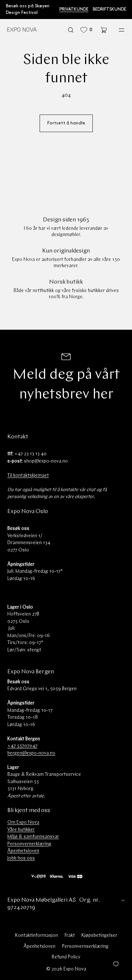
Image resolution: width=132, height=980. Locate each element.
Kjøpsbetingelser (99, 935)
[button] (70, 30)
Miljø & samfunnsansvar (33, 836)
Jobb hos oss (21, 858)
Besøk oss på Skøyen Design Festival (28, 9)
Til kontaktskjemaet (28, 475)
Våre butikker (21, 829)
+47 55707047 (22, 746)
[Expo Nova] (22, 30)
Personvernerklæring (29, 844)
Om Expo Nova (23, 822)
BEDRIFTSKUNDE (109, 9)
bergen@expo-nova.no (31, 753)
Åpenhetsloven (23, 851)
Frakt (70, 935)
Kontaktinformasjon (36, 935)
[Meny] (117, 30)
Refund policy (66, 957)
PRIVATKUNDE (73, 9)
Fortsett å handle (66, 123)
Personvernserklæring (85, 946)
